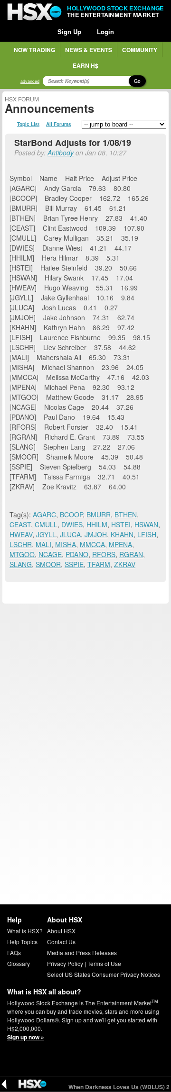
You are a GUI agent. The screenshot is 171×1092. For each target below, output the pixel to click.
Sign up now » (25, 1037)
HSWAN (146, 524)
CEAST (20, 524)
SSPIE (74, 564)
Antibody (61, 152)
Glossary (18, 963)
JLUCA (70, 534)
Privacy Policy (65, 963)
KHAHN (122, 534)
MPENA (120, 544)
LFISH (146, 534)
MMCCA (92, 544)
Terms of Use (104, 963)
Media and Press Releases (82, 952)
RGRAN (131, 554)
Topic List (28, 124)
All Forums (58, 124)
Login (105, 31)
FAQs (14, 952)
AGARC (44, 514)
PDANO (77, 554)
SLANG (21, 564)
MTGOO (22, 554)
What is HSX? (25, 931)
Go (137, 81)
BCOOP (71, 514)
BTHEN (125, 514)
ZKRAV (124, 564)
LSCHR (21, 544)
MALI (43, 544)
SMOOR (48, 564)
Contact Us (61, 942)
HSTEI (121, 524)
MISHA (65, 544)
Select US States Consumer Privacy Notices (103, 974)
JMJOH (96, 534)
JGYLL (46, 534)
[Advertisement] (85, 691)
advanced (29, 81)
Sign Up (69, 31)
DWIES (72, 524)
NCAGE (50, 554)
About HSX (61, 931)
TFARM (98, 564)
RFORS (103, 554)
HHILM (96, 524)
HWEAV (21, 534)
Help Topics (22, 942)
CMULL (46, 524)
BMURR (98, 514)
